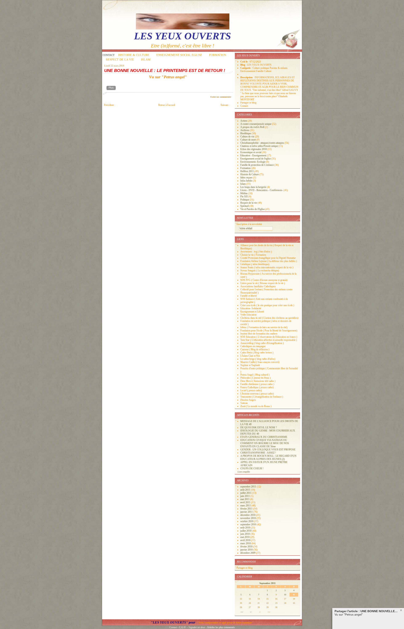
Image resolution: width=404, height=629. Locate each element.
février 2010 (246, 546)
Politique (244, 199)
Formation (245, 168)
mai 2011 (245, 499)
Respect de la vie (248, 202)
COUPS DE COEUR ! (251, 468)
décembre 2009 (248, 552)
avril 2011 (245, 502)
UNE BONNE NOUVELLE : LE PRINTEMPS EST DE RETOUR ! (164, 70)
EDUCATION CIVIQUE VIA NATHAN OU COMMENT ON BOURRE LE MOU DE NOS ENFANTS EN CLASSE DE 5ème (264, 443)
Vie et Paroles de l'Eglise (252, 209)
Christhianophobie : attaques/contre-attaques (262, 142)
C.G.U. (182, 627)
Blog (243, 64)
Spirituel (244, 205)
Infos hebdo (246, 180)
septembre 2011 (248, 486)
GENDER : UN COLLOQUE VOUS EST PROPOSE (267, 449)
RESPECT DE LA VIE (120, 59)
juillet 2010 (246, 530)
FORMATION (217, 55)
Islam (243, 183)
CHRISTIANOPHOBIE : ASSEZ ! (258, 452)
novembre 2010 (248, 518)
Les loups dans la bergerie (253, 187)
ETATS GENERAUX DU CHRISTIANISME (263, 436)
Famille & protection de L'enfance (257, 164)
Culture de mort (248, 139)
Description (246, 77)
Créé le (244, 61)
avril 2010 (245, 540)
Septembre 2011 (267, 583)
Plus (111, 87)
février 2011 (246, 508)
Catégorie (245, 67)
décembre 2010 (248, 515)
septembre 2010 (248, 524)
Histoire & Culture (249, 174)
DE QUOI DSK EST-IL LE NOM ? (258, 427)
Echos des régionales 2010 (253, 149)
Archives (244, 130)
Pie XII (244, 196)
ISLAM (145, 59)
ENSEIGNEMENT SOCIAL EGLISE (179, 55)
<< (242, 612)
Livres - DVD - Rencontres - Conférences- (261, 190)
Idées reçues (246, 177)
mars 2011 (245, 505)
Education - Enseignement (253, 155)
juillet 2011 (246, 492)
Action (243, 120)
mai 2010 (245, 537)
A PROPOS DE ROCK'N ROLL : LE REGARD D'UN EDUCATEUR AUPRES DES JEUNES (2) (268, 457)
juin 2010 (245, 533)
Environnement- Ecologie (253, 161)
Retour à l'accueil (166, 105)
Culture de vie (247, 136)
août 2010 (245, 527)
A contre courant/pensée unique (255, 123)
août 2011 (245, 489)
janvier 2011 (246, 511)
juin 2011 (245, 496)
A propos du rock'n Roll (252, 127)
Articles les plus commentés (221, 627)
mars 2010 (245, 543)
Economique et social (250, 152)
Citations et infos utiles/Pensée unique (259, 146)
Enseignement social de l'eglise (255, 158)
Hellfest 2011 (247, 171)
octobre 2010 (247, 521)
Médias (244, 193)
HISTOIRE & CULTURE (133, 55)
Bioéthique (245, 133)
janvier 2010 (246, 549)
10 (285, 594)
